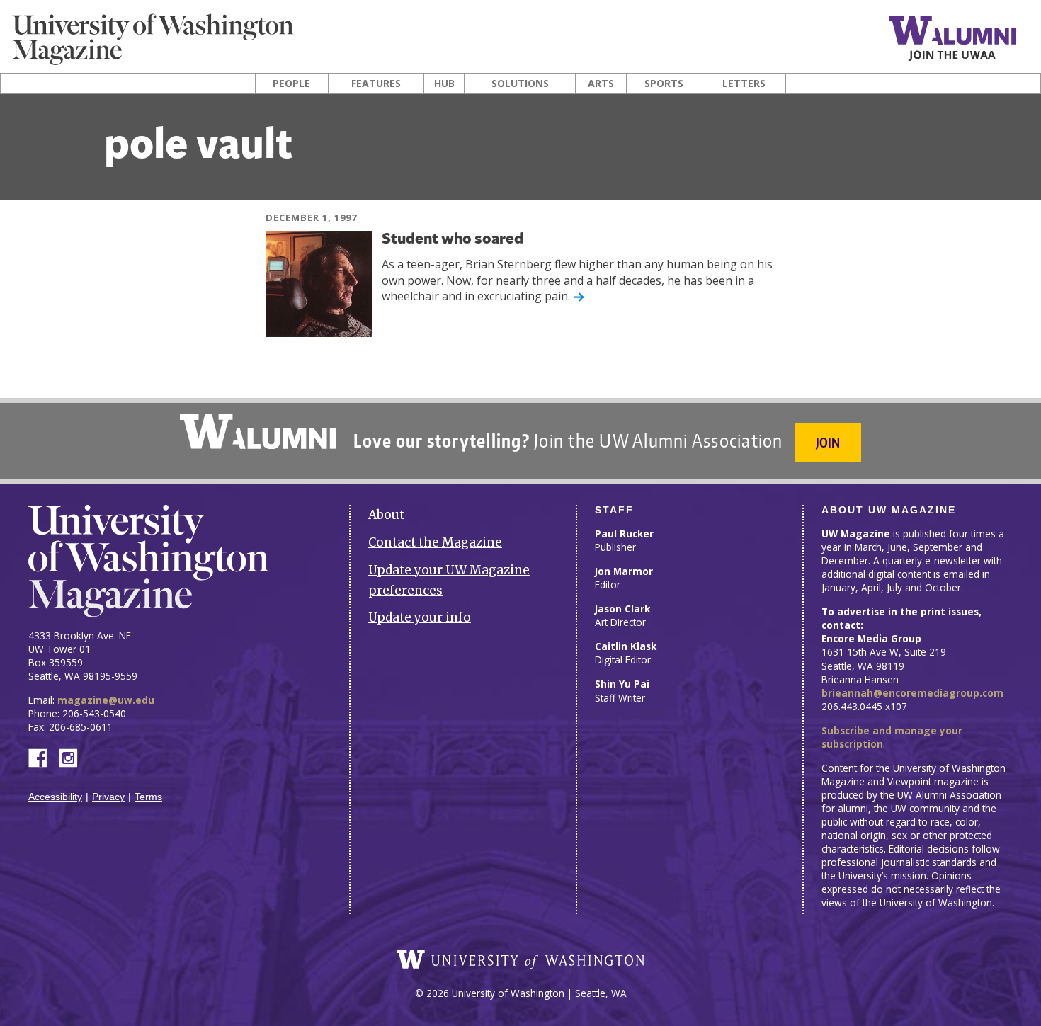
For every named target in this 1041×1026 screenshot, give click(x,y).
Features (376, 83)
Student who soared (452, 240)
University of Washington (520, 959)
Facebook (43, 757)
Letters (744, 83)
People (291, 83)
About (386, 515)
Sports (663, 83)
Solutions (520, 83)
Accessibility (55, 797)
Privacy (108, 797)
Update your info (419, 617)
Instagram (73, 757)
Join (828, 442)
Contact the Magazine (435, 542)
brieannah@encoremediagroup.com (912, 693)
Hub (444, 83)
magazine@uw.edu (105, 700)
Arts (601, 83)
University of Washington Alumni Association (258, 431)
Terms (148, 797)
